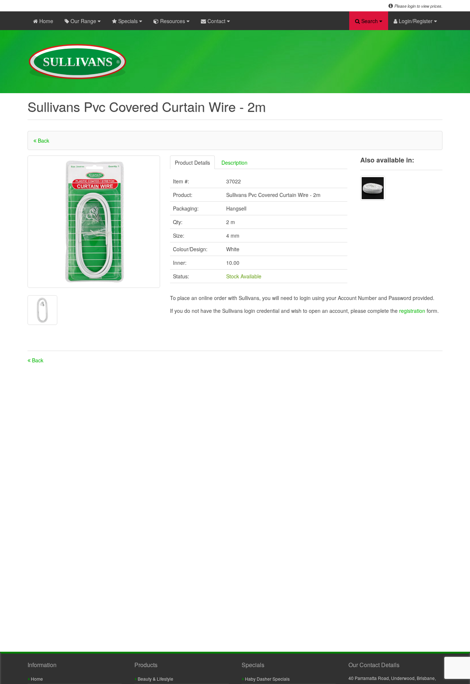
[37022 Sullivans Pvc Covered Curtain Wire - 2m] (94, 222)
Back (42, 140)
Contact (216, 21)
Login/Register (415, 21)
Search (369, 21)
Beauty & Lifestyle (155, 679)
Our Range (83, 21)
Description (234, 162)
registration (413, 310)
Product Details (192, 162)
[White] (372, 188)
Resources (173, 21)
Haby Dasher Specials (267, 679)
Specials (128, 21)
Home (45, 21)
